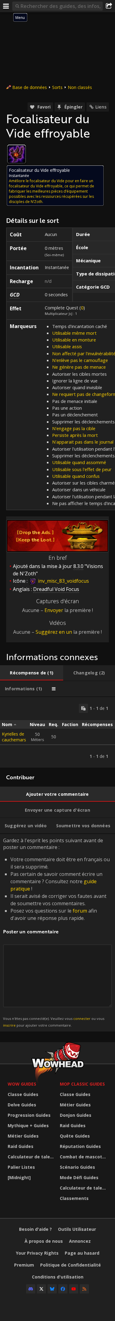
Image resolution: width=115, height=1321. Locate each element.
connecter (81, 1018)
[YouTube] (73, 1288)
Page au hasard (82, 1253)
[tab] (31, 673)
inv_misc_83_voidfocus (63, 580)
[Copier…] (83, 708)
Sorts (57, 87)
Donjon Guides (75, 1115)
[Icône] (16, 154)
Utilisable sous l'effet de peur (82, 469)
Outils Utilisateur (77, 1229)
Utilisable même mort (74, 333)
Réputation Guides (80, 1146)
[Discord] (30, 1288)
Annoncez (80, 1241)
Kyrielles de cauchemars (14, 737)
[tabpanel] (57, 732)
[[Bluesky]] (52, 1288)
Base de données (29, 87)
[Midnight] (19, 1177)
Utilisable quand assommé (79, 462)
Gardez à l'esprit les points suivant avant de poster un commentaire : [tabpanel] (56, 932)
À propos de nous (44, 1241)
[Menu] (6, 6)
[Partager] (109, 6)
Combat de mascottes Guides (84, 1157)
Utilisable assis (67, 346)
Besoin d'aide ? (35, 1229)
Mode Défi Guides (79, 1177)
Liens (100, 107)
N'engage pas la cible (73, 428)
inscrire (9, 1025)
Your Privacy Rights (37, 1253)
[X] (41, 1288)
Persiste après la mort (75, 435)
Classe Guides (23, 1094)
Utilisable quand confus (76, 476)
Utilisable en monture (74, 340)
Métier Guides (23, 1136)
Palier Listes (21, 1167)
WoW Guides (22, 1084)
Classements (74, 1198)
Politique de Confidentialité (70, 1265)
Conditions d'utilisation (57, 1277)
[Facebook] (62, 1288)
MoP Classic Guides (82, 1084)
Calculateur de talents (32, 1157)
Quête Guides (75, 1136)
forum (80, 910)
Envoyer (53, 610)
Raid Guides (20, 1146)
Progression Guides (29, 1115)
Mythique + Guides (28, 1125)
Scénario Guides (77, 1167)
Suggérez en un (54, 632)
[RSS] (84, 1288)
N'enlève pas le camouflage (80, 360)
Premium (24, 1265)
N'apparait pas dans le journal (82, 442)
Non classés (80, 87)
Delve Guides (22, 1105)
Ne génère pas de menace (79, 367)
